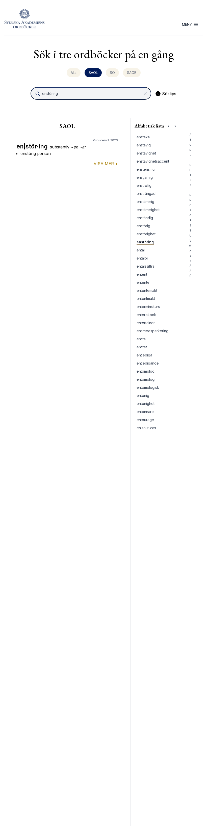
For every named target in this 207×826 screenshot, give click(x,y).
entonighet (145, 403)
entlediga (144, 355)
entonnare (145, 411)
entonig (143, 395)
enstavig (144, 145)
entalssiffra (145, 266)
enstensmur (146, 169)
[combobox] (91, 93)
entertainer (146, 323)
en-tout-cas (146, 428)
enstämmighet (148, 210)
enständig (145, 218)
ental (141, 250)
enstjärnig (145, 177)
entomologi (146, 379)
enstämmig (145, 201)
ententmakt (146, 298)
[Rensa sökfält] (145, 93)
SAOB (132, 72)
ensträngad (146, 193)
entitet (142, 347)
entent (142, 274)
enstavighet (146, 153)
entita (141, 339)
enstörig (143, 226)
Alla (73, 72)
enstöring (145, 242)
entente (143, 282)
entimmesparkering (152, 331)
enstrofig (144, 185)
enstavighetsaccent (153, 161)
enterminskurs (148, 306)
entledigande (148, 363)
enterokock (146, 315)
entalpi (142, 258)
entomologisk (148, 387)
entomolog (145, 371)
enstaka (143, 137)
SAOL (93, 72)
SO (112, 72)
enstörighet (146, 234)
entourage (145, 420)
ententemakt (147, 290)
